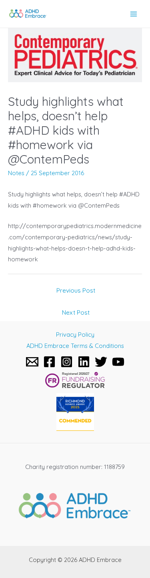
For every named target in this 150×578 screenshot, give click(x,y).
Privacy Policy (75, 334)
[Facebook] (49, 362)
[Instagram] (66, 362)
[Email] (32, 362)
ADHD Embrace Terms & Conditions (75, 346)
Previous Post (75, 290)
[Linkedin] (84, 362)
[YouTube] (118, 362)
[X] (101, 362)
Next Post (76, 312)
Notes (16, 173)
